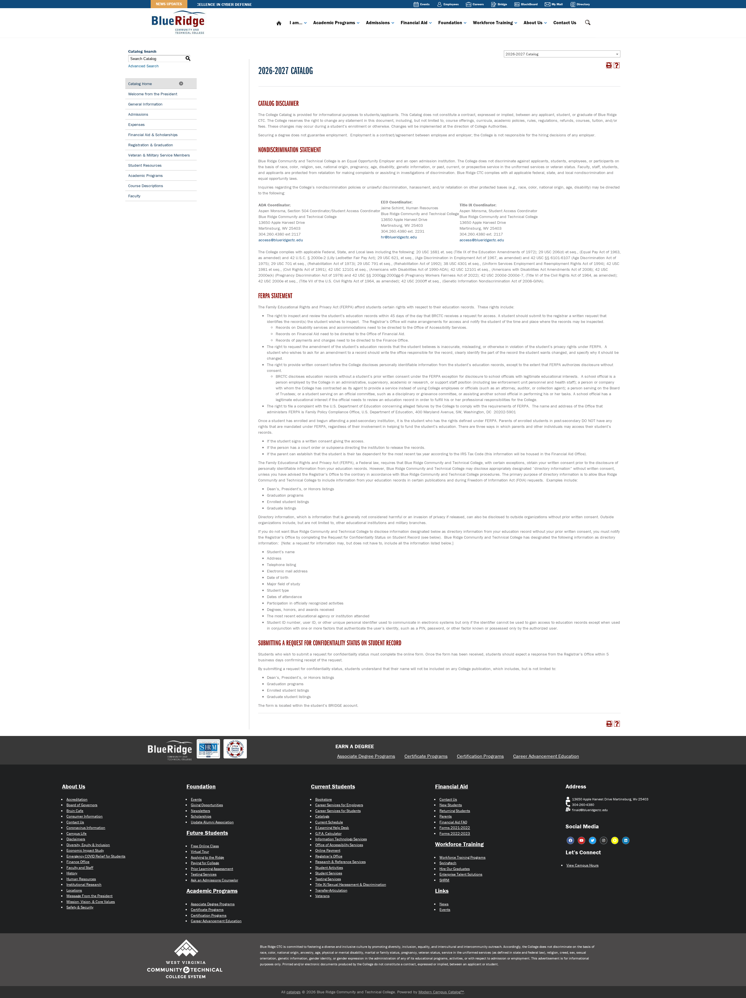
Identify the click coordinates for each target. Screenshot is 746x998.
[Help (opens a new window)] (617, 65)
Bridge (502, 4)
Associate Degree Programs (366, 756)
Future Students (207, 832)
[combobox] (562, 53)
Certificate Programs (426, 756)
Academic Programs (334, 22)
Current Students (333, 786)
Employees (451, 4)
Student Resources (145, 165)
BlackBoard (529, 4)
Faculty (134, 195)
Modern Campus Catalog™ (441, 992)
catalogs (293, 992)
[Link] (180, 21)
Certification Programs (480, 756)
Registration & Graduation (150, 144)
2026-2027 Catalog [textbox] (522, 54)
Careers (478, 4)
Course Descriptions (145, 185)
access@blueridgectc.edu (280, 240)
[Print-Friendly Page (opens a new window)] (609, 65)
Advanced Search (143, 65)
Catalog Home (140, 83)
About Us (533, 22)
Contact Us (564, 22)
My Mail (557, 4)
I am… (296, 22)
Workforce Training (493, 22)
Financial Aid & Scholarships (153, 134)
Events (425, 4)
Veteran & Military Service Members (159, 155)
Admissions (378, 22)
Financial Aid (414, 22)
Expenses (136, 124)
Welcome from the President (152, 93)
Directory (583, 4)
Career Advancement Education (546, 756)
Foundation (450, 22)
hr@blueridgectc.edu (399, 237)
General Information (145, 104)
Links (441, 890)
